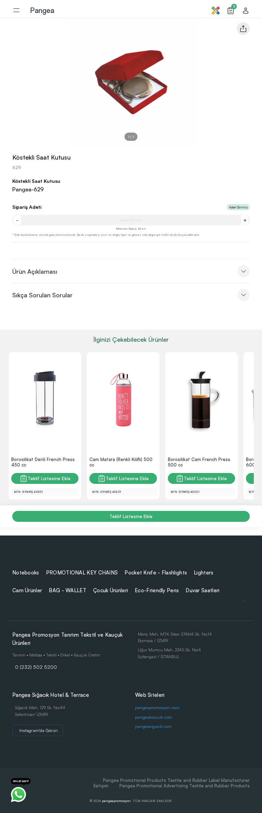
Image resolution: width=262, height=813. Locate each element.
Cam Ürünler (27, 590)
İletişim (100, 785)
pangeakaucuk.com (153, 717)
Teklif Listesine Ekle (49, 478)
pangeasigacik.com (153, 726)
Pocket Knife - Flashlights (156, 572)
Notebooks (25, 572)
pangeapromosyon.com (157, 707)
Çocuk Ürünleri (110, 590)
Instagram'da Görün (38, 730)
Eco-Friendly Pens (157, 590)
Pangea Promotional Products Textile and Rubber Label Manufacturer (176, 780)
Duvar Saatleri (202, 590)
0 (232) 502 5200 (36, 667)
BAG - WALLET (67, 590)
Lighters (203, 572)
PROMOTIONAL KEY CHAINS (82, 572)
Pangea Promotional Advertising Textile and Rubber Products (184, 785)
